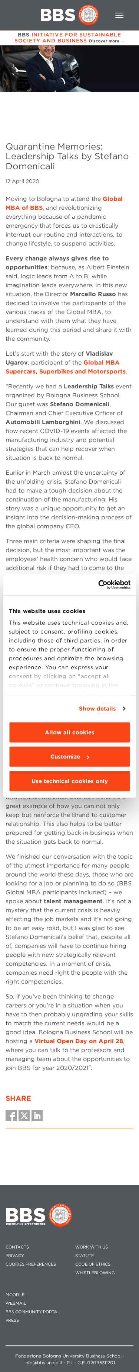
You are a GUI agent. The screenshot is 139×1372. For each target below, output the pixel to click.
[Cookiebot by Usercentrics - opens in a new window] (98, 585)
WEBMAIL (16, 1303)
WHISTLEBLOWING (95, 1273)
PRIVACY (15, 1256)
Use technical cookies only (70, 781)
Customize (65, 756)
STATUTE (84, 1256)
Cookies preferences (31, 1264)
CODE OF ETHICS (92, 1264)
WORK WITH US (91, 1247)
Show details (97, 708)
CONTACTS (17, 1247)
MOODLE (15, 1295)
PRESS (12, 1320)
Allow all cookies (70, 732)
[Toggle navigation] (119, 15)
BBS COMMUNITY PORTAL (33, 1312)
